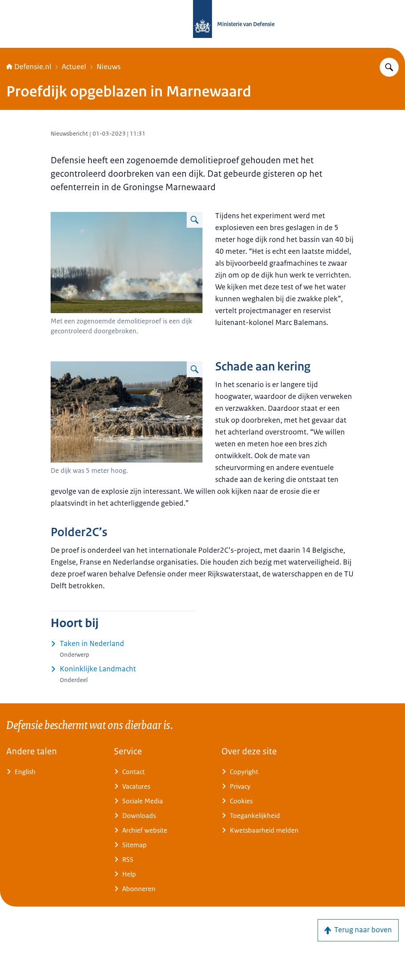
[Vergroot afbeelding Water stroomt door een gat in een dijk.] (194, 369)
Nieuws (109, 67)
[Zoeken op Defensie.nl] (389, 67)
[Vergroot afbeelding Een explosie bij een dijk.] (194, 220)
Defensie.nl (32, 67)
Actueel (74, 67)
